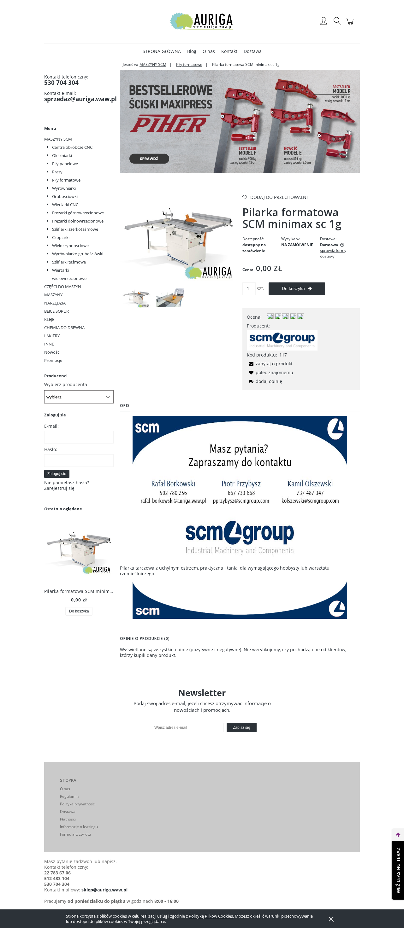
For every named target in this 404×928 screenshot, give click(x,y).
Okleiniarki (62, 155)
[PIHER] (240, 121)
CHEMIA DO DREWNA (64, 327)
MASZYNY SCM (58, 139)
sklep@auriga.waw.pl (104, 890)
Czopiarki (60, 237)
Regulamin (69, 796)
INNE (49, 344)
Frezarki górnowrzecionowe (78, 213)
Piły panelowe (65, 163)
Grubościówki (65, 196)
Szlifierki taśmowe (69, 262)
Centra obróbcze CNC (72, 147)
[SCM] (282, 340)
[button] (270, 364)
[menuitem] (161, 51)
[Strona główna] (202, 21)
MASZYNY (53, 295)
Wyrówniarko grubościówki (77, 254)
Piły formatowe (66, 180)
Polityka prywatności (78, 804)
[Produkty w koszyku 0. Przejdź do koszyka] (350, 25)
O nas (65, 789)
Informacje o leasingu (79, 826)
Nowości (52, 352)
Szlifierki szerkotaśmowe (75, 229)
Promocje (53, 360)
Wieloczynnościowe (70, 245)
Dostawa (67, 811)
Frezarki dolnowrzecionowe (78, 221)
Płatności (68, 819)
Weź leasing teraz (398, 870)
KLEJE (49, 319)
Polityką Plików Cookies (211, 916)
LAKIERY (52, 336)
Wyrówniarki (64, 188)
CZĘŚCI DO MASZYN (62, 286)
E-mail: (51, 426)
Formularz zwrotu (75, 834)
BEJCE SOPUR (56, 311)
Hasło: (50, 449)
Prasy (57, 172)
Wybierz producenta (65, 384)
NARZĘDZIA (55, 303)
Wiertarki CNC (65, 204)
